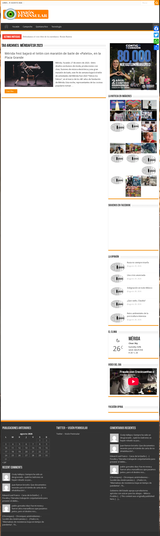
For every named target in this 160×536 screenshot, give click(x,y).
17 (6, 451)
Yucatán (15, 26)
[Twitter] (156, 35)
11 (13, 448)
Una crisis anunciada (136, 275)
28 (33, 455)
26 (19, 455)
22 (40, 451)
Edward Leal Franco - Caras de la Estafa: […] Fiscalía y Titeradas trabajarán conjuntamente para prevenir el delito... (25, 498)
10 (6, 448)
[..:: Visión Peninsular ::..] (25, 13)
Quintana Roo (42, 26)
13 (26, 448)
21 (33, 451)
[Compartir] (156, 47)
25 (13, 455)
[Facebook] (156, 29)
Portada (6, 26)
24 (6, 455)
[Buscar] (157, 2)
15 (40, 448)
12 (19, 448)
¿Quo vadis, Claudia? (136, 300)
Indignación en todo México (139, 288)
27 (26, 455)
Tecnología (56, 26)
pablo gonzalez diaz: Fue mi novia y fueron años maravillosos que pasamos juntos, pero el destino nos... (29, 509)
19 (19, 451)
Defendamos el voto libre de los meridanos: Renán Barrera (47, 36)
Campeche (27, 26)
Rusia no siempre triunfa (138, 262)
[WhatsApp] (156, 41)
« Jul (4, 462)
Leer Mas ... (11, 91)
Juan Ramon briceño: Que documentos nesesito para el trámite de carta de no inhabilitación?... (29, 488)
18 (13, 451)
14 (33, 448)
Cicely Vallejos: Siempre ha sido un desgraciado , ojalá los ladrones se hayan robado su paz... (27, 477)
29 (40, 455)
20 (26, 451)
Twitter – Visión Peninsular (72, 428)
